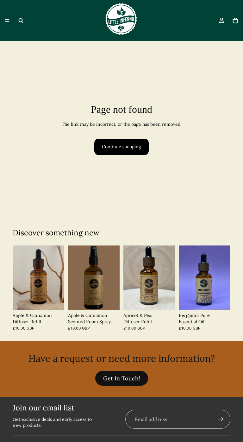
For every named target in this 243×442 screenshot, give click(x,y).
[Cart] (235, 20)
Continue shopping (121, 146)
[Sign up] (220, 419)
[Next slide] (57, 278)
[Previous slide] (20, 278)
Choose (59, 300)
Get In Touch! (121, 378)
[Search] (21, 20)
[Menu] (7, 20)
